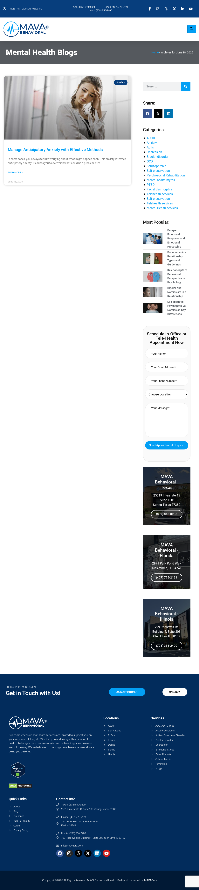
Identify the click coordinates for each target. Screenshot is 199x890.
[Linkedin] (97, 853)
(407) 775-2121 (166, 577)
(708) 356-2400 (166, 645)
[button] (147, 113)
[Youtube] (106, 853)
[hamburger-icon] (191, 29)
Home (155, 52)
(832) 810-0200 (166, 514)
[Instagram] (69, 853)
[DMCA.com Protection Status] (20, 787)
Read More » (15, 172)
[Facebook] (60, 853)
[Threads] (78, 853)
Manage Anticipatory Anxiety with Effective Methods (55, 149)
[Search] (185, 86)
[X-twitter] (88, 853)
